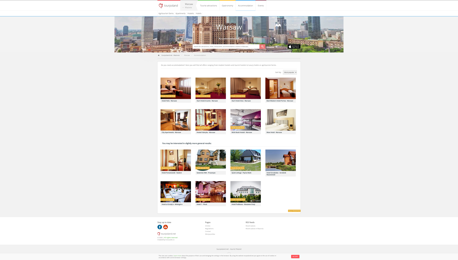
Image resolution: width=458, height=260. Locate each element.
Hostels (190, 13)
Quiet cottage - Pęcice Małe (241, 173)
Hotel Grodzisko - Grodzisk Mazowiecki (276, 174)
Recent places (250, 226)
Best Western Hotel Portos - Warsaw (280, 101)
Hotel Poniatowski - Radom (172, 173)
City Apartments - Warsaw (171, 132)
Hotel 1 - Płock (202, 204)
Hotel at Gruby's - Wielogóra (172, 204)
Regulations (209, 228)
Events (261, 5)
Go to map (290, 24)
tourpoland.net (166, 55)
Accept (295, 256)
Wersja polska (210, 234)
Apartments (180, 13)
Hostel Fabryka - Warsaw (206, 132)
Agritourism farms (166, 13)
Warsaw (229, 26)
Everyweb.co (170, 240)
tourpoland (171, 5)
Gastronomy (227, 5)
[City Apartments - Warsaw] (176, 120)
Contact (208, 231)
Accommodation (245, 5)
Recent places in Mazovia (254, 228)
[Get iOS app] (294, 46)
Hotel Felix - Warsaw (169, 101)
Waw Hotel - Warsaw (274, 132)
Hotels (198, 13)
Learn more (178, 256)
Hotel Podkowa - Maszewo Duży (243, 204)
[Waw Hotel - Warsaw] (280, 120)
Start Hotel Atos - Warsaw (241, 101)
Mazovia (188, 7)
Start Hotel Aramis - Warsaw (207, 101)
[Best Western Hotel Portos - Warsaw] (280, 88)
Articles (207, 226)
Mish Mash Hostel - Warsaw (242, 132)
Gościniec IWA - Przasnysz (206, 173)
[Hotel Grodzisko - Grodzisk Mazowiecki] (280, 160)
